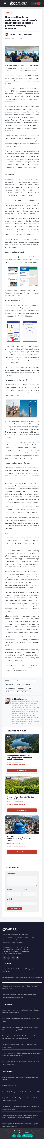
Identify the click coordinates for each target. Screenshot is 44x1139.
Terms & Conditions (17, 942)
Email (25, 889)
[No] (41, 1134)
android (15, 681)
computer (24, 681)
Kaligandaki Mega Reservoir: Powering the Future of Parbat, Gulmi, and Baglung (19, 757)
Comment (11, 874)
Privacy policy (27, 1136)
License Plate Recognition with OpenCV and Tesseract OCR (21, 1092)
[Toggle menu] (5, 3)
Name (9, 889)
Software (21, 688)
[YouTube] (17, 958)
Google (33, 681)
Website (10, 899)
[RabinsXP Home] (19, 3)
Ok (14, 1136)
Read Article (23, 770)
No (19, 1136)
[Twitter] (8, 958)
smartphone (10, 688)
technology (10, 692)
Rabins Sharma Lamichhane (21, 34)
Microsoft (26, 684)
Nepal (8, 13)
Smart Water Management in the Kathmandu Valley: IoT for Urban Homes (20, 839)
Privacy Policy (6, 942)
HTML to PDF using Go (9, 1086)
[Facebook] (4, 958)
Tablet (30, 688)
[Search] (38, 3)
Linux (18, 684)
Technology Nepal (23, 692)
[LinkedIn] (13, 958)
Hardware (9, 684)
